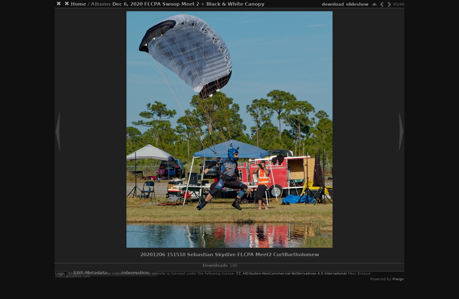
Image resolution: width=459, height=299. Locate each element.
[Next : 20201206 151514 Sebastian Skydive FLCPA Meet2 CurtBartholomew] (389, 4)
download (333, 4)
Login (60, 273)
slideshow (357, 4)
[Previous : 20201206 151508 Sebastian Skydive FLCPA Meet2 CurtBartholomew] (382, 4)
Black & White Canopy (235, 4)
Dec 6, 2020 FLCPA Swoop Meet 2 (155, 4)
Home (78, 4)
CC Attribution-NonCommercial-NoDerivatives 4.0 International (291, 273)
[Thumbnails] (374, 4)
